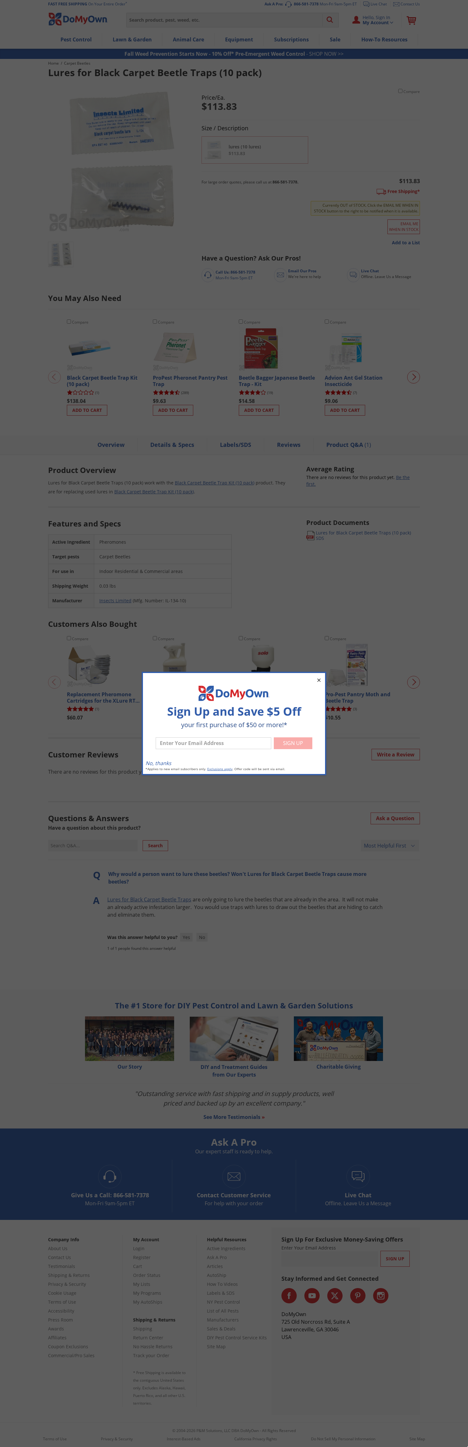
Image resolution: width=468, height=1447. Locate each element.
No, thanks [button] (158, 763)
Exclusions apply (219, 769)
